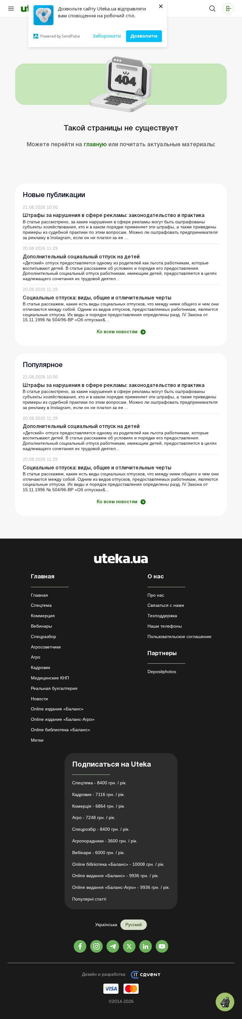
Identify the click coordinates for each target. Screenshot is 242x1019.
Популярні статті (89, 898)
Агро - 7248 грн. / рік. (93, 817)
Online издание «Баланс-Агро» (63, 719)
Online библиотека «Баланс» (60, 729)
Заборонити (107, 36)
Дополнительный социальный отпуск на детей (81, 257)
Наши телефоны (164, 626)
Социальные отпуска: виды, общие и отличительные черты (97, 298)
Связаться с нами (165, 605)
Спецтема (41, 605)
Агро (35, 657)
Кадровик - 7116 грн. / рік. (98, 794)
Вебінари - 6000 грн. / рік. (98, 852)
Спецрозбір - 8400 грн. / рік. (101, 829)
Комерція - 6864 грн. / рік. (98, 806)
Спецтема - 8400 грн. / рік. (99, 782)
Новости (39, 698)
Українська (106, 924)
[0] (225, 1001)
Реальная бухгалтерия (54, 688)
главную (95, 144)
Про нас (155, 595)
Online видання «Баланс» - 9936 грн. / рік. (115, 875)
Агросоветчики (46, 646)
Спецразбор (43, 636)
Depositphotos (161, 671)
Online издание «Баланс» (57, 708)
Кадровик (40, 667)
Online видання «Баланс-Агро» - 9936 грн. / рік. (121, 887)
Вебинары (41, 626)
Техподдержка (162, 615)
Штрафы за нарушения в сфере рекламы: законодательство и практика (114, 216)
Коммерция (43, 615)
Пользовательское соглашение (179, 636)
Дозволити (144, 36)
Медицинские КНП (50, 677)
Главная (39, 595)
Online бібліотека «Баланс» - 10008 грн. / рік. (118, 864)
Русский (133, 924)
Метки (37, 740)
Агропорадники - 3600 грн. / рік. (104, 840)
